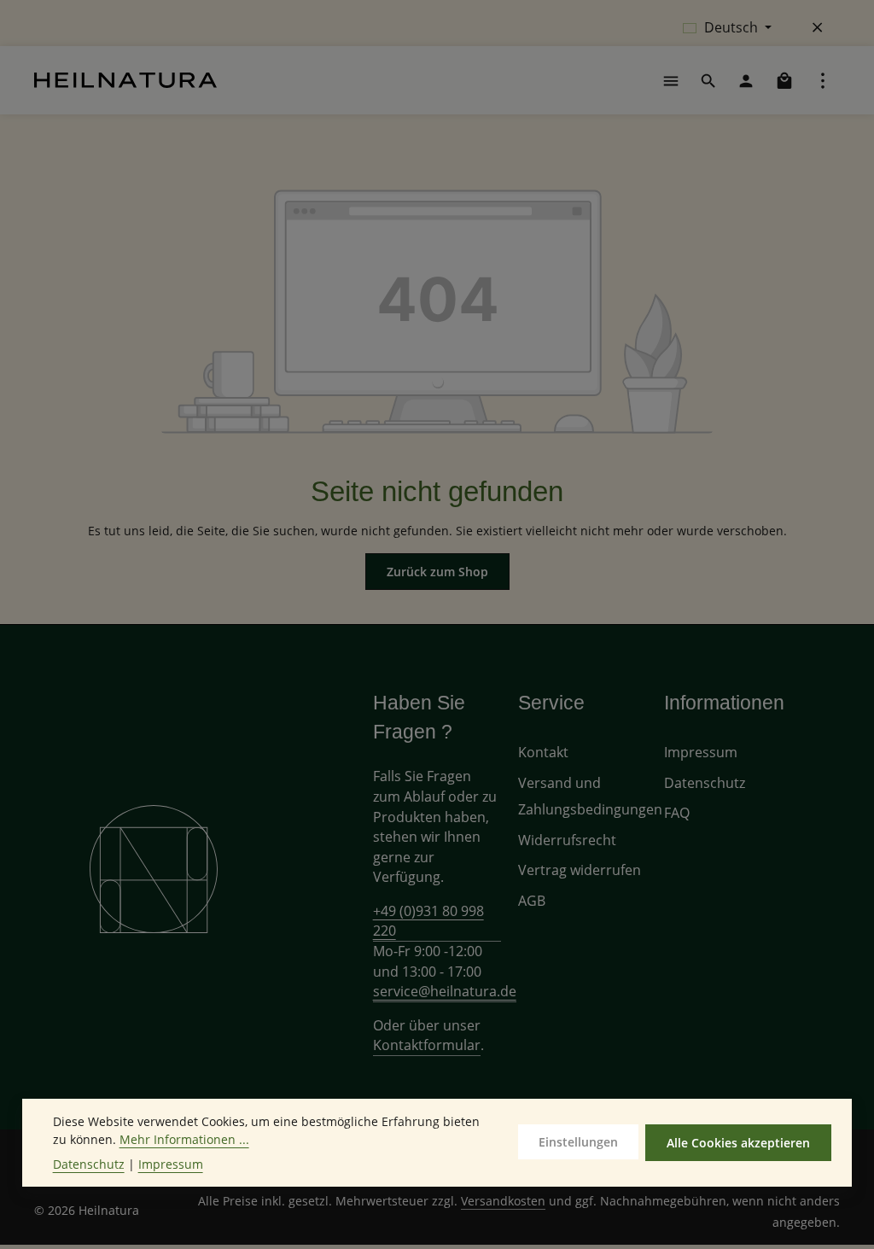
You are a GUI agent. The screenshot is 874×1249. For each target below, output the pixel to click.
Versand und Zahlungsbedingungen (590, 796)
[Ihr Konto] (746, 80)
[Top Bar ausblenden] (817, 27)
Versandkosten (503, 1201)
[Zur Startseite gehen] (125, 80)
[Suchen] (708, 80)
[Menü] (671, 80)
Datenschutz (704, 782)
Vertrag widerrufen (579, 870)
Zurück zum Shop (437, 571)
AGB (531, 900)
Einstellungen (578, 1142)
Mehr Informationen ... (184, 1139)
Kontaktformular (427, 1045)
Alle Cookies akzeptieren (738, 1143)
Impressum (700, 752)
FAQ (677, 812)
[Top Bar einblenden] (823, 80)
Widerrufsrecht (567, 840)
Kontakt (543, 752)
